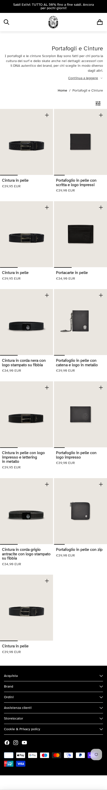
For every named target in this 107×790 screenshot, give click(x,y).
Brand (8, 686)
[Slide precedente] (5, 6)
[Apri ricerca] (6, 22)
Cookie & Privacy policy (22, 729)
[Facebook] (7, 743)
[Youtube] (24, 743)
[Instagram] (16, 743)
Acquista (11, 676)
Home (62, 90)
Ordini (9, 697)
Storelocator (13, 718)
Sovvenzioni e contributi (72, 783)
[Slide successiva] (101, 6)
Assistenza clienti (18, 708)
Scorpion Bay (40, 783)
